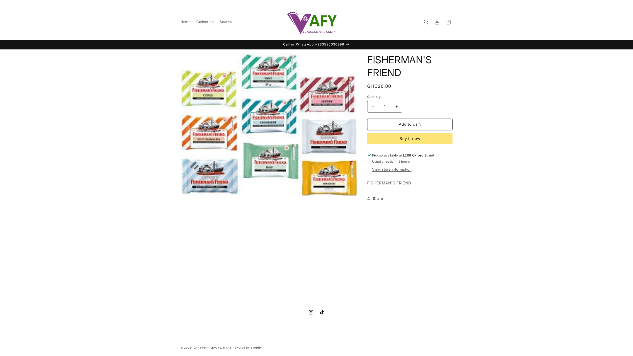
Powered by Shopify (247, 347)
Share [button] (378, 198)
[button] (426, 22)
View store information (391, 169)
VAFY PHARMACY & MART (213, 347)
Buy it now (410, 138)
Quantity (374, 97)
